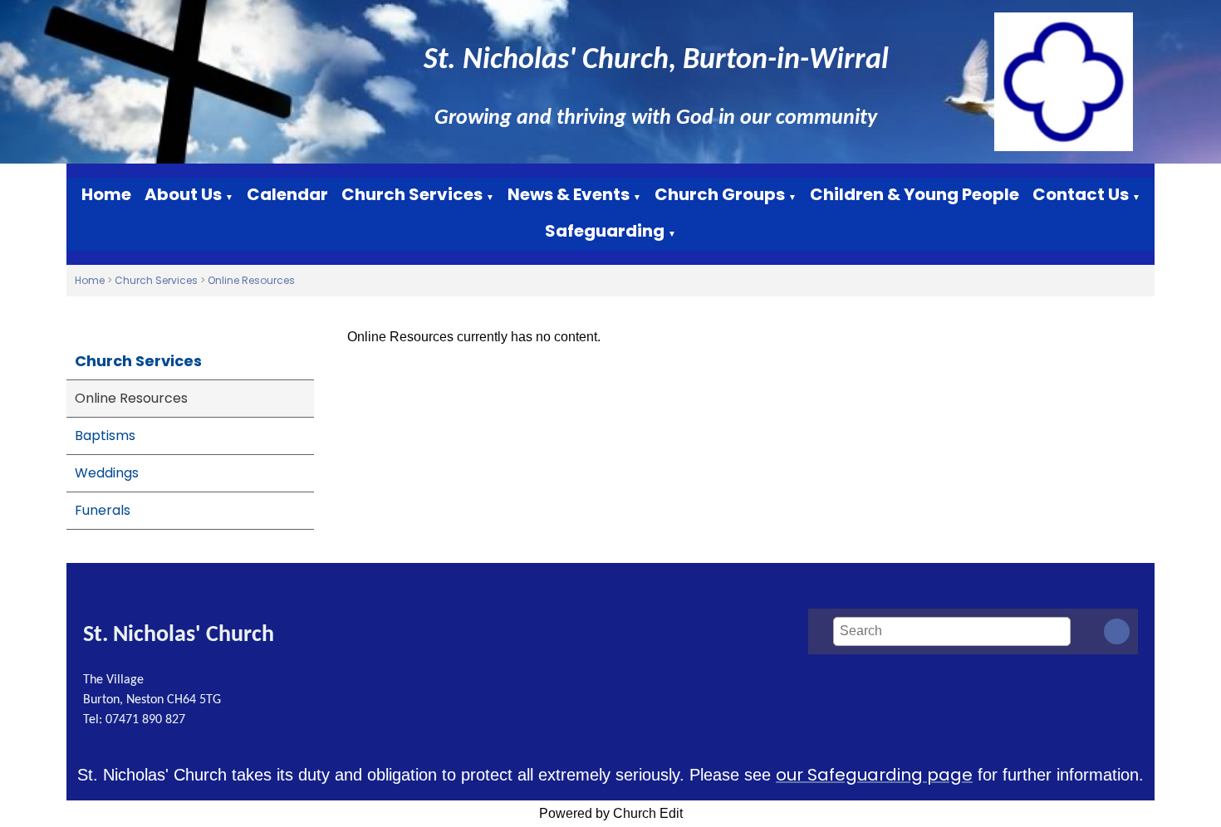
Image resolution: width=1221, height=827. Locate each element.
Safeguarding (604, 230)
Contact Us (1080, 194)
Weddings (107, 472)
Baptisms (105, 435)
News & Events (569, 194)
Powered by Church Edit (611, 813)
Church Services (412, 194)
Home (106, 194)
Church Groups (720, 194)
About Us (183, 194)
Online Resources (251, 280)
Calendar (287, 194)
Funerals (102, 510)
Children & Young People (914, 194)
